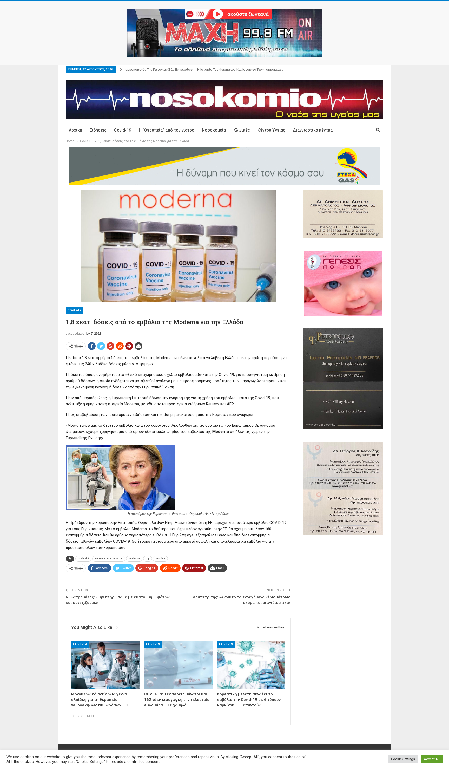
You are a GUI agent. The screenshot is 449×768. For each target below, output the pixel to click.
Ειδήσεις (98, 130)
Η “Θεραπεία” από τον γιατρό (166, 130)
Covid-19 (122, 130)
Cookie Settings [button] (403, 759)
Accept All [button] (431, 759)
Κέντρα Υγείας (271, 130)
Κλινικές (241, 130)
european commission (109, 558)
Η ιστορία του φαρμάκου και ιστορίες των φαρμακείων (240, 69)
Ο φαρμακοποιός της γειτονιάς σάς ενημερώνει (156, 69)
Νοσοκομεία (214, 130)
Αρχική (75, 130)
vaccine (160, 558)
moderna (134, 558)
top (147, 558)
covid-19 (83, 558)
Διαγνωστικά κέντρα (313, 130)
